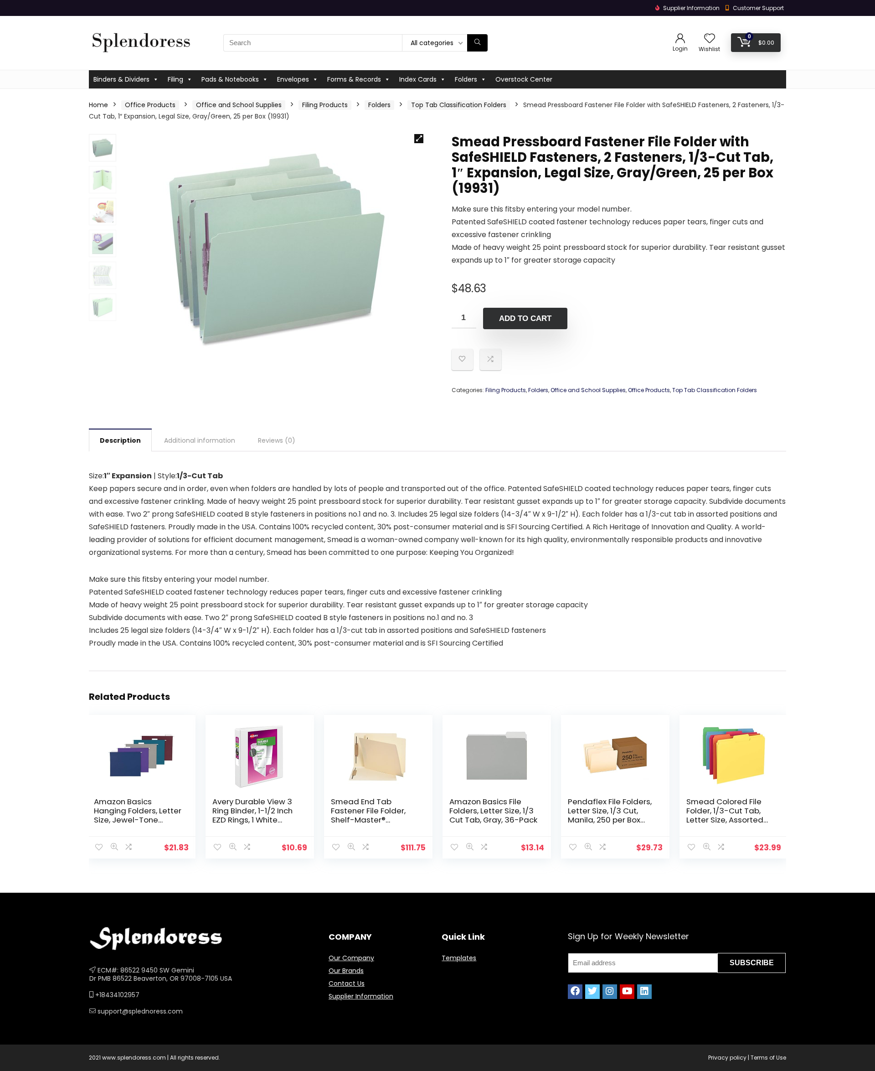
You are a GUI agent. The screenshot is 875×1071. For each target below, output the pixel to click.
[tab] (120, 440)
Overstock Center (523, 79)
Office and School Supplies (239, 104)
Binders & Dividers (121, 79)
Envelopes (293, 79)
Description (120, 440)
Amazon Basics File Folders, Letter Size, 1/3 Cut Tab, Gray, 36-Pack (493, 810)
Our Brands (346, 970)
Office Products (150, 104)
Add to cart (525, 318)
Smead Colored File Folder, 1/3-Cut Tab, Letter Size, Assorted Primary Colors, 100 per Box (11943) (729, 819)
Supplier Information (361, 996)
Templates (459, 957)
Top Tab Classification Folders (458, 104)
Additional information (199, 440)
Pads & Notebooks (230, 79)
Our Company (351, 957)
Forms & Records (354, 79)
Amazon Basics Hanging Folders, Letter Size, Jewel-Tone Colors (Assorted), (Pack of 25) (137, 819)
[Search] (477, 43)
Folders (466, 79)
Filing (175, 79)
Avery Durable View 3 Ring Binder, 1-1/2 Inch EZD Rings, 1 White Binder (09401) (252, 815)
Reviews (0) (276, 440)
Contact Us (347, 983)
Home (98, 104)
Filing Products (325, 104)
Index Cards (418, 79)
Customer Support (758, 8)
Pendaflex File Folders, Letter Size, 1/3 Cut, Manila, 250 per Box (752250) (610, 815)
